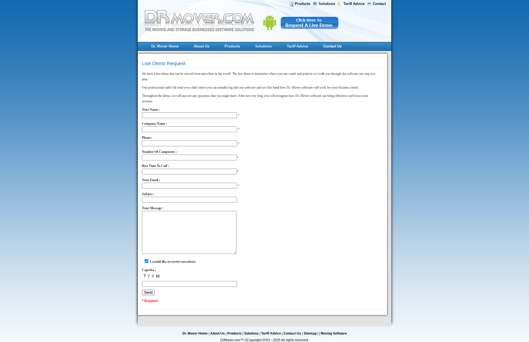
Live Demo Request (163, 63)
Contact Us (332, 46)
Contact (379, 4)
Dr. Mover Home (165, 46)
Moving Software (334, 333)
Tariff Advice (354, 4)
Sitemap (310, 333)
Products (302, 4)
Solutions (327, 4)
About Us (201, 46)
